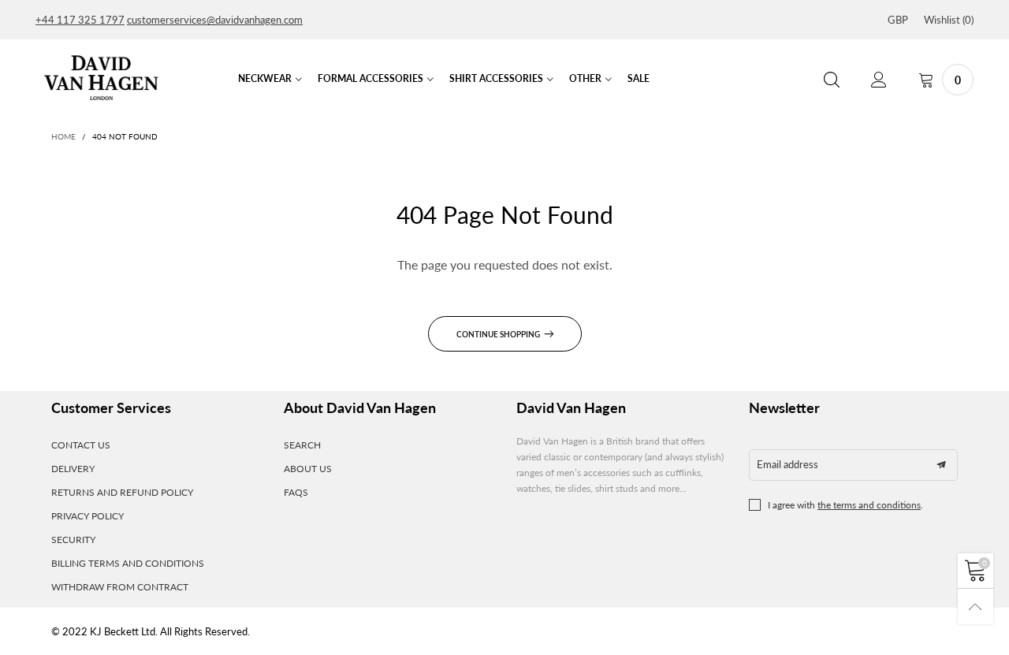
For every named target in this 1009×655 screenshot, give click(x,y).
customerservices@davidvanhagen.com (215, 19)
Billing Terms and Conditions (127, 563)
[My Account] (879, 80)
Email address (787, 464)
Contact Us (80, 445)
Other (585, 78)
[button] (941, 465)
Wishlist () (949, 19)
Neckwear (265, 78)
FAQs (296, 492)
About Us (308, 469)
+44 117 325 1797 (80, 19)
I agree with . (845, 505)
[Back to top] (975, 606)
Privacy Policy (87, 516)
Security (73, 539)
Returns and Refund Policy (122, 492)
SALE (638, 78)
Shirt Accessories (496, 78)
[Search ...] (831, 80)
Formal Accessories (370, 78)
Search (302, 445)
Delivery (73, 469)
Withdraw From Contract (119, 587)
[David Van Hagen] (101, 78)
